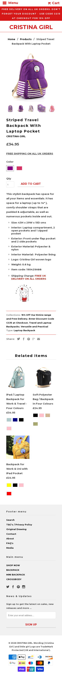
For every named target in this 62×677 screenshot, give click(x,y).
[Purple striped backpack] (31, 77)
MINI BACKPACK (15, 574)
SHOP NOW (13, 565)
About (10, 538)
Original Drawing (16, 529)
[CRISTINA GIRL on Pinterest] (18, 586)
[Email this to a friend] (38, 339)
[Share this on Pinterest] (28, 339)
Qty (8, 178)
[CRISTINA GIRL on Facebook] (13, 586)
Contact (11, 534)
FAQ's (9, 543)
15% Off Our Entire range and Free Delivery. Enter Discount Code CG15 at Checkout (30, 319)
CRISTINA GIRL (31, 26)
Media (10, 547)
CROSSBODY (13, 579)
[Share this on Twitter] (17, 338)
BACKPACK (12, 570)
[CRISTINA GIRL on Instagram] (23, 586)
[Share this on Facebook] (23, 339)
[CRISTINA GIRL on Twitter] (7, 586)
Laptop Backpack (24, 330)
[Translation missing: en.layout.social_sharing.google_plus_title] (33, 339)
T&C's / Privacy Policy (19, 524)
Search (10, 520)
